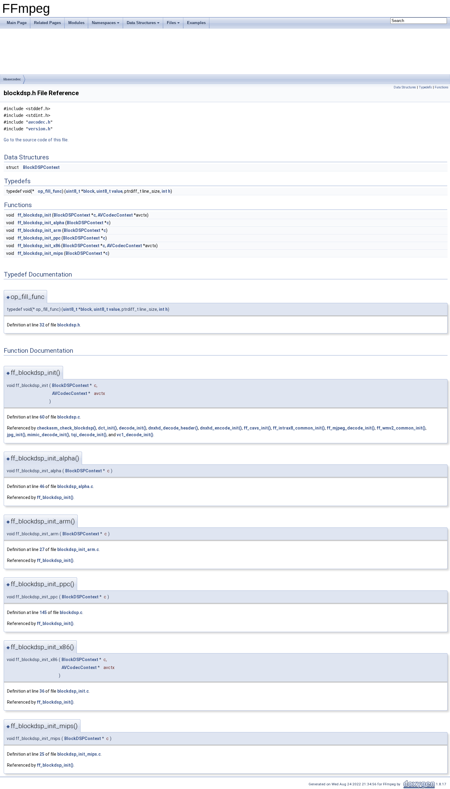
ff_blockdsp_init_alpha (40, 222)
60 (41, 417)
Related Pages (47, 22)
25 (41, 754)
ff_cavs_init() (257, 428)
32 (41, 324)
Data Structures (141, 22)
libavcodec (12, 79)
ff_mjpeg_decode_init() (351, 428)
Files (171, 22)
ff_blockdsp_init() (55, 497)
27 (41, 549)
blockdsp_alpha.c (75, 486)
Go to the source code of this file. (36, 139)
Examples (196, 22)
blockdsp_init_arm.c (78, 549)
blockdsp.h (68, 324)
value (117, 191)
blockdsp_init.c (73, 691)
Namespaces (104, 22)
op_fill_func (50, 191)
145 (43, 612)
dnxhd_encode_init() (221, 428)
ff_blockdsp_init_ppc (39, 238)
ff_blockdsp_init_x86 (38, 245)
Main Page (17, 22)
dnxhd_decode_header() (173, 428)
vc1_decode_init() (135, 434)
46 (41, 486)
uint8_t (73, 191)
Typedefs (425, 87)
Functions (441, 87)
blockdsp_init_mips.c (79, 754)
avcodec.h (39, 122)
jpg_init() (16, 434)
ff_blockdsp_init (34, 215)
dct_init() (107, 428)
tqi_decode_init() (89, 434)
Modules (76, 22)
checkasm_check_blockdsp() (66, 428)
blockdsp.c (68, 417)
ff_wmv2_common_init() (401, 428)
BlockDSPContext (41, 167)
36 (41, 691)
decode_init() (132, 428)
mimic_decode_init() (48, 434)
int (164, 191)
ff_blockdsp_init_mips (40, 253)
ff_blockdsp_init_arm (39, 230)
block (89, 191)
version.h (39, 128)
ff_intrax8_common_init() (299, 428)
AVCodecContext (115, 215)
